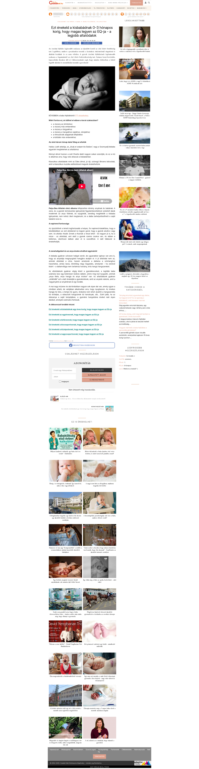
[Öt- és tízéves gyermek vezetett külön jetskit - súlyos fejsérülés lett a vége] (134, 133)
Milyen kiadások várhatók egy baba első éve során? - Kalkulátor (65, 452)
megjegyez (65, 381)
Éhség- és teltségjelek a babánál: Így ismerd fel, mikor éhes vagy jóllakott (65, 484)
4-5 (137, 14)
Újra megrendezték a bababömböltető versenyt (65, 676)
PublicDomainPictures (59, 340)
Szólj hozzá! (71, 43)
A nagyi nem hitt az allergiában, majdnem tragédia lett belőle (100, 484)
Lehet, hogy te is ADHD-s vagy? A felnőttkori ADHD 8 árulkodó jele (134, 82)
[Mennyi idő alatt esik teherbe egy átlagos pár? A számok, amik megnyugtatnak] (134, 229)
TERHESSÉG (66, 8)
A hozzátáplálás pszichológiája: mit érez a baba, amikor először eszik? (100, 516)
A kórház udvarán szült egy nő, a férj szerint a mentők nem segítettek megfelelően (65, 709)
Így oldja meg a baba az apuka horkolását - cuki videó (99, 581)
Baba (78, 21)
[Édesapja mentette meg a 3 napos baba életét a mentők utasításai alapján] (99, 695)
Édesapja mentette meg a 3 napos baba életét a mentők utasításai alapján (99, 709)
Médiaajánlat (66, 750)
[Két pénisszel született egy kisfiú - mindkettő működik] (99, 631)
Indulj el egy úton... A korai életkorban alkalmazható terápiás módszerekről (82, 399)
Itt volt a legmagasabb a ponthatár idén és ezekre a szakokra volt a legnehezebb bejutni (134, 50)
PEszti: (122, 362)
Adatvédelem (78, 750)
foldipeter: (127, 356)
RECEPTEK (130, 8)
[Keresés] (149, 2)
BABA (75, 8)
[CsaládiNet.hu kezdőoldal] (56, 2)
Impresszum (54, 750)
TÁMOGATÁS (136, 3)
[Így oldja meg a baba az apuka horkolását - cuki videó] (99, 567)
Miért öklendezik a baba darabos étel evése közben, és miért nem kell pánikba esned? (99, 452)
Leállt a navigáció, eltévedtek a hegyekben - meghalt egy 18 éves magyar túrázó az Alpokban (135, 276)
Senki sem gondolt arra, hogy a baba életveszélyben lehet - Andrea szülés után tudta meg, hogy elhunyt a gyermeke (65, 614)
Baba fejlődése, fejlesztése (95, 21)
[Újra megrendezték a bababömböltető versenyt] (65, 663)
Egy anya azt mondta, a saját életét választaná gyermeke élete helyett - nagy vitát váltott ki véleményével (99, 678)
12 (116, 14)
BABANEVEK (141, 8)
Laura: (128, 369)
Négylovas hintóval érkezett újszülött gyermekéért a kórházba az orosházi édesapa (99, 613)
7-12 (144, 14)
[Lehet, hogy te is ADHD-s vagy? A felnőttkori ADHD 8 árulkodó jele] (134, 69)
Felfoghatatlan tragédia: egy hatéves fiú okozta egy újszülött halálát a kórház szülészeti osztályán (65, 518)
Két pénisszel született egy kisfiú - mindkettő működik (99, 645)
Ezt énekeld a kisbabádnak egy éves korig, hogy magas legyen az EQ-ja (82, 409)
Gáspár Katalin (75, 40)
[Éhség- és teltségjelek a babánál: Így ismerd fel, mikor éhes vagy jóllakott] (65, 471)
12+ (148, 14)
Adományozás (139, 750)
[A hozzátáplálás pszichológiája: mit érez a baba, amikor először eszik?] (99, 503)
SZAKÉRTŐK (69, 2)
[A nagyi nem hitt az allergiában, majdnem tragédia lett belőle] (99, 471)
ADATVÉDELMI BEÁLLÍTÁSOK (99, 767)
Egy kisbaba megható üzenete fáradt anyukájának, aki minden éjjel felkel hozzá (65, 581)
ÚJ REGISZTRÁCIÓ (97, 380)
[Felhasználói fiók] (145, 2)
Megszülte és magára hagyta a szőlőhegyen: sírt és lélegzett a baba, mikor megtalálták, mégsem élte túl (65, 742)
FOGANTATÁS (54, 8)
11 (112, 14)
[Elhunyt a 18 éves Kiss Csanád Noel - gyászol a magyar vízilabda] (134, 165)
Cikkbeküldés (127, 750)
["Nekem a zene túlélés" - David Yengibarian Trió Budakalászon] (65, 631)
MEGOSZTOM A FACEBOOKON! (83, 345)
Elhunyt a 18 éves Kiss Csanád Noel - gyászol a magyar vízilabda (134, 178)
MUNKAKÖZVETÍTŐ (84, 2)
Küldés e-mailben (92, 43)
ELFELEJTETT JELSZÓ (97, 375)
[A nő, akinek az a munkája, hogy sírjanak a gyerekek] (99, 728)
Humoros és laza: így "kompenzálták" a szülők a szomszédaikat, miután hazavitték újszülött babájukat (65, 550)
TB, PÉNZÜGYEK (99, 8)
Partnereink (115, 750)
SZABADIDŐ (120, 8)
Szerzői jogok (91, 750)
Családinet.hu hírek (66, 21)
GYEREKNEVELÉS (85, 8)
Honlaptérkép (103, 750)
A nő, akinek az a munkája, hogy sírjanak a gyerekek (99, 741)
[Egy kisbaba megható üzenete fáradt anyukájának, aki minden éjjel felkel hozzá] (65, 567)
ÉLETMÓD (110, 8)
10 (109, 14)
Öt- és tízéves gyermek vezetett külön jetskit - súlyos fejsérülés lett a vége (135, 146)
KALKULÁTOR (99, 2)
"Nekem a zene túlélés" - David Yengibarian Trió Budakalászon (65, 645)
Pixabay (69, 340)
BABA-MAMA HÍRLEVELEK (117, 2)
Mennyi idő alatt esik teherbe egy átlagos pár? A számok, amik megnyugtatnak (135, 243)
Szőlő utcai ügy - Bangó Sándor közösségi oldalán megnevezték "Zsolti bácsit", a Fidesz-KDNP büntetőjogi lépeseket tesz (134, 115)
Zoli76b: (125, 359)
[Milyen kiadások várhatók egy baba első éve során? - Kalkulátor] (65, 439)
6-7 (141, 14)
